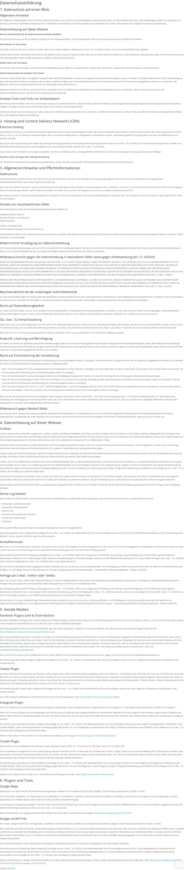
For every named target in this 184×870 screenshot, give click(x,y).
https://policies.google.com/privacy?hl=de (112, 813)
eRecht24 (11, 868)
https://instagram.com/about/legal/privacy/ (96, 735)
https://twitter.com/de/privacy (66, 683)
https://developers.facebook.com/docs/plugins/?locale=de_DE (27, 632)
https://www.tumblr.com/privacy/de (97, 774)
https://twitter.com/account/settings (96, 697)
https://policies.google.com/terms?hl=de (28, 863)
